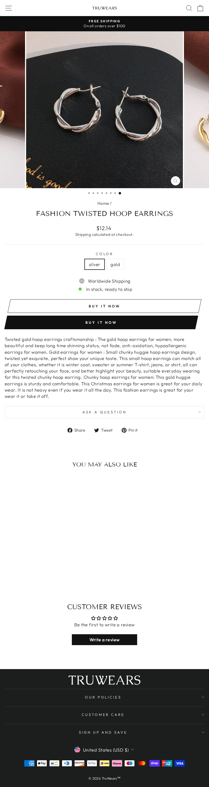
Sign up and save (103, 732)
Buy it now (101, 322)
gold (115, 264)
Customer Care (103, 714)
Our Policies (103, 697)
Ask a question (104, 412)
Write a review (105, 639)
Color (104, 254)
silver (94, 264)
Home (103, 203)
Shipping (83, 234)
